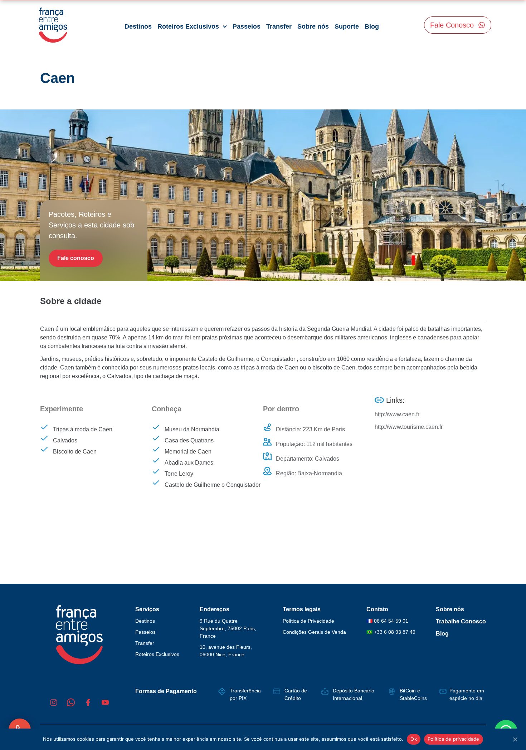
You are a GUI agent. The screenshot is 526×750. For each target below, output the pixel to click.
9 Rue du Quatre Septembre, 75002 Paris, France (228, 628)
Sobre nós (313, 26)
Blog (372, 26)
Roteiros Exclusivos (188, 26)
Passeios (246, 26)
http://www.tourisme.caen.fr (409, 427)
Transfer (279, 26)
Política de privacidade (453, 739)
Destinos (138, 26)
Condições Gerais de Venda (314, 632)
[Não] (515, 738)
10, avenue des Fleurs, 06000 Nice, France (226, 650)
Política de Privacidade (308, 621)
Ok (413, 739)
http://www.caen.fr (397, 414)
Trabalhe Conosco (461, 621)
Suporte (347, 26)
